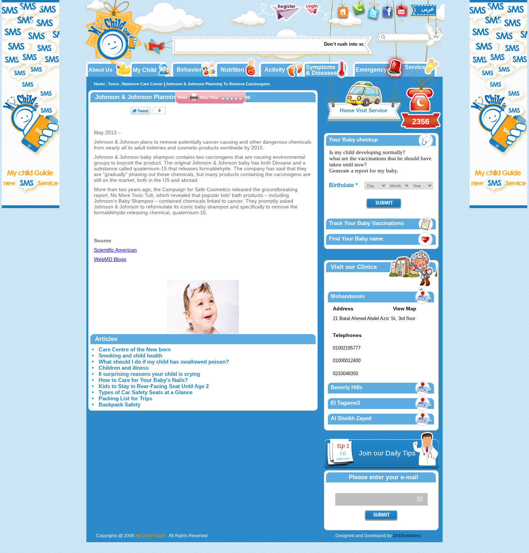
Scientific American (115, 250)
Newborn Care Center (142, 84)
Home (99, 84)
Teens (113, 84)
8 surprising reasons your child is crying (149, 374)
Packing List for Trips (125, 398)
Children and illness (124, 368)
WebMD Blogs (110, 259)
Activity (274, 70)
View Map (404, 308)
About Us (100, 70)
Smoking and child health (130, 355)
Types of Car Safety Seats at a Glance (146, 392)
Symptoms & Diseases (321, 70)
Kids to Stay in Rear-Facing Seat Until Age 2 (154, 386)
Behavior (189, 70)
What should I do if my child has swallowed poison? (164, 362)
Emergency (371, 70)
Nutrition (232, 70)
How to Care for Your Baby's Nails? (143, 380)
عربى (427, 9)
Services (417, 67)
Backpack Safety (119, 404)
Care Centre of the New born (135, 349)
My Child (145, 70)
